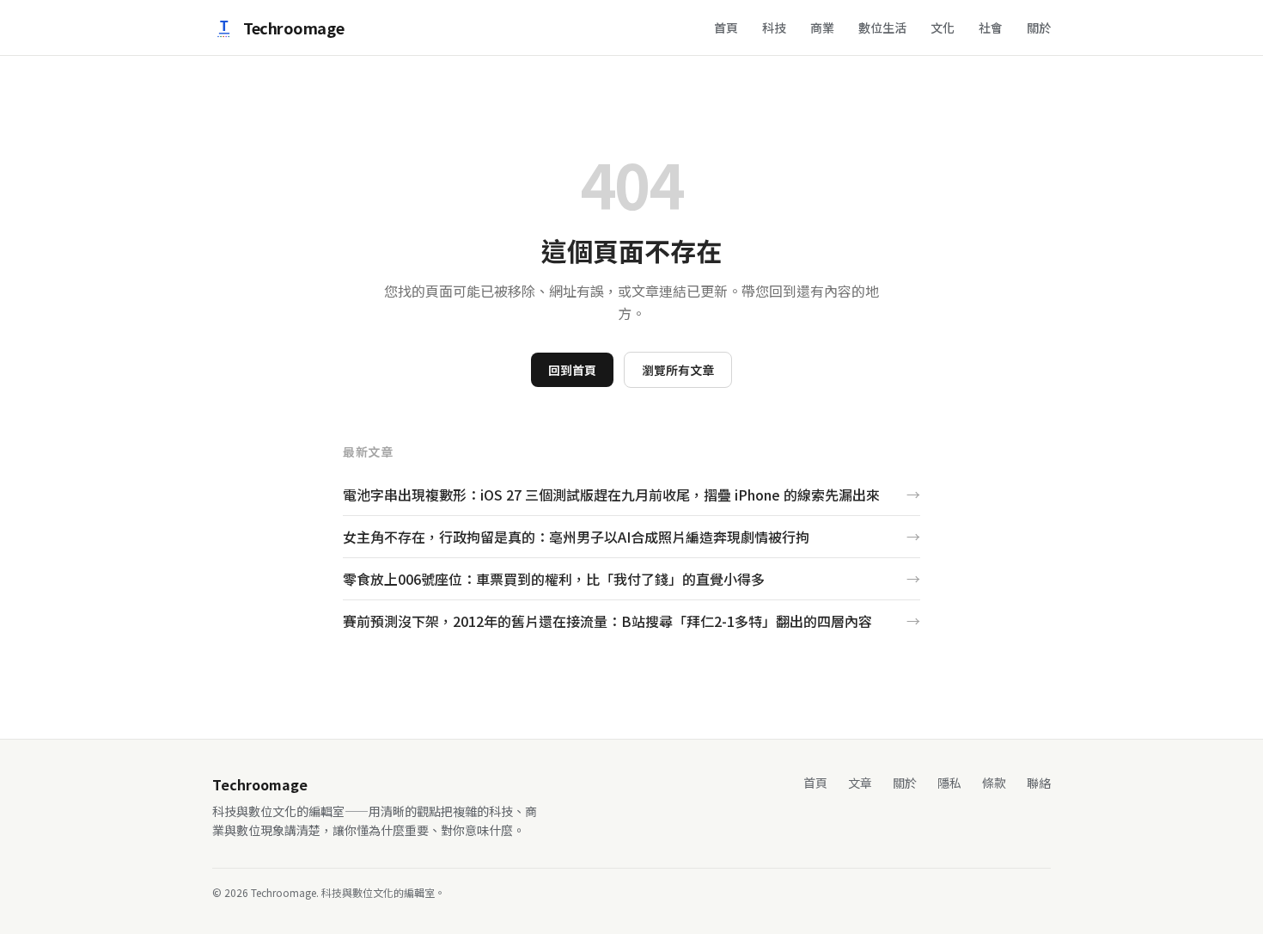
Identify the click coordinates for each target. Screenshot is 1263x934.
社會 (991, 27)
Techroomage (293, 27)
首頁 (726, 27)
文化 (942, 27)
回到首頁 (572, 369)
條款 (994, 782)
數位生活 (882, 27)
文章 (860, 782)
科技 (774, 27)
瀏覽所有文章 (678, 369)
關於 (1039, 27)
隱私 (949, 782)
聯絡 (1039, 782)
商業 (822, 27)
